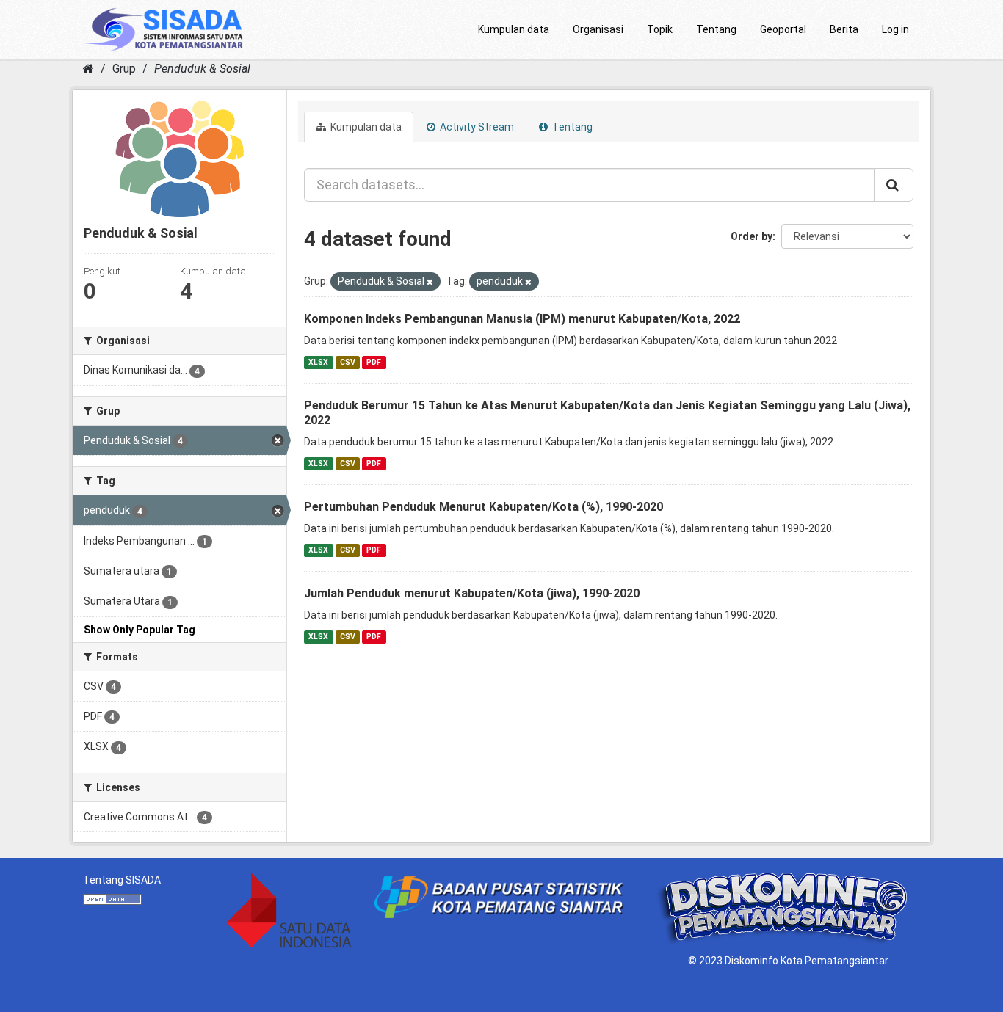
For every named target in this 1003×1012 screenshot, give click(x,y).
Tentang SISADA (122, 880)
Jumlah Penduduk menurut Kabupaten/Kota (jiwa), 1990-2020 (472, 593)
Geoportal (783, 29)
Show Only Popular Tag (139, 630)
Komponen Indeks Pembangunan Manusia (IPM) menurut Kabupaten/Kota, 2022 (522, 319)
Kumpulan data (513, 29)
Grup (124, 69)
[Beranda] (88, 69)
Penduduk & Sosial (202, 69)
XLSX (318, 362)
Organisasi (598, 29)
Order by (751, 236)
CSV (347, 362)
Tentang (716, 29)
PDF (373, 362)
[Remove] (430, 282)
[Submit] (893, 185)
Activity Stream (476, 127)
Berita (844, 29)
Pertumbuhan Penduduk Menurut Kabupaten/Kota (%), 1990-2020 (483, 507)
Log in (895, 29)
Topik (660, 29)
